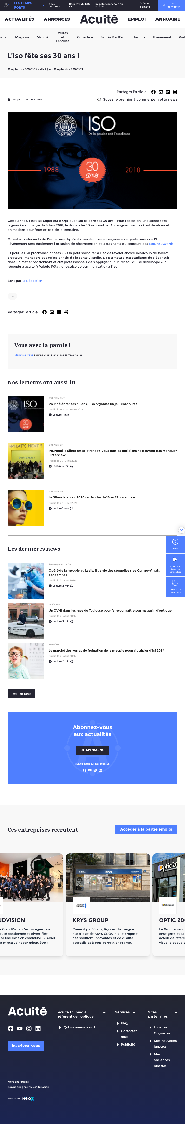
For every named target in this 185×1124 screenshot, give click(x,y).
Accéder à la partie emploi (146, 829)
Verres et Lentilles (62, 37)
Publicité (128, 1044)
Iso (12, 296)
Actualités (19, 19)
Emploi (137, 19)
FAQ (124, 1023)
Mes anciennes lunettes (162, 1060)
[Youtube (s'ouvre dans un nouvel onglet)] (90, 770)
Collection (85, 37)
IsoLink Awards (161, 243)
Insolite (139, 37)
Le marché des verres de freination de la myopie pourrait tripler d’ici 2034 (107, 650)
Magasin (22, 37)
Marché (42, 37)
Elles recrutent (54, 5)
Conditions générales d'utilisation (28, 1087)
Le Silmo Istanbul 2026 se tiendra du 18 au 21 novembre (92, 497)
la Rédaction (32, 281)
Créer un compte (145, 5)
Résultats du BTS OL (79, 5)
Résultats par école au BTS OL (109, 5)
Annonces (57, 19)
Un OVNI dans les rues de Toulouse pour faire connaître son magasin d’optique (110, 610)
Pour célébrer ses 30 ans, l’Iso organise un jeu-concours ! (93, 404)
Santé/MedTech (113, 37)
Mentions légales (18, 1081)
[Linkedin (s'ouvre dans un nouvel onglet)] (100, 770)
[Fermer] (181, 530)
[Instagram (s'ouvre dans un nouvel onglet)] (95, 770)
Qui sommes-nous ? (79, 1027)
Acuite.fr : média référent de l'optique (76, 1014)
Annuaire (167, 19)
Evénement (162, 37)
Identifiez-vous (23, 354)
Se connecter (173, 5)
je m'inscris (92, 750)
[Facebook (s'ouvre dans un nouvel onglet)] (84, 770)
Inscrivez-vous (26, 1045)
